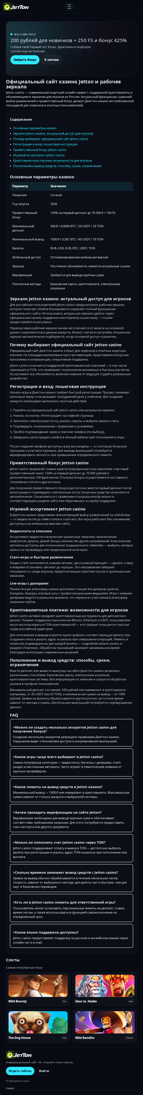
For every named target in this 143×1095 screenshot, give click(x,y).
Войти (44, 1071)
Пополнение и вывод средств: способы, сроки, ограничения (57, 166)
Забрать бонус (25, 60)
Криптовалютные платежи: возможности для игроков (52, 160)
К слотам (52, 60)
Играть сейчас (20, 1071)
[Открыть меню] (69, 7)
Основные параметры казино (35, 128)
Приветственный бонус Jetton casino (39, 150)
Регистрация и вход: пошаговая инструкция (45, 144)
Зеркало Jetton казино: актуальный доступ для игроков (53, 133)
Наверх (10, 1088)
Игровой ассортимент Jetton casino (39, 155)
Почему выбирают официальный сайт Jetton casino (50, 139)
